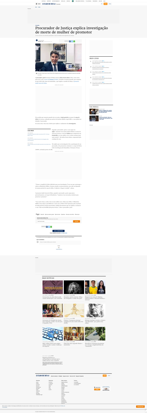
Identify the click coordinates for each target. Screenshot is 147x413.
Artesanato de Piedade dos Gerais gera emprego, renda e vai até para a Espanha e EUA (52, 321)
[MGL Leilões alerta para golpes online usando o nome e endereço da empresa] (53, 333)
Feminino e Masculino (65, 392)
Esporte (49, 1)
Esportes (63, 395)
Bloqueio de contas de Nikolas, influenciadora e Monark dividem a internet (95, 298)
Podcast (62, 398)
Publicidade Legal (39, 394)
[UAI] (72, 1)
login (62, 233)
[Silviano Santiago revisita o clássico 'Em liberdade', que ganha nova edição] (95, 310)
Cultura (37, 392)
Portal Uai (50, 382)
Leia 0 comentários (58, 230)
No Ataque (63, 399)
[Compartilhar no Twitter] (72, 41)
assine (65, 233)
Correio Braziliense (77, 383)
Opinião (62, 383)
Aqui (49, 387)
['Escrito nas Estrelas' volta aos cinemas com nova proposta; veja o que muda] (94, 118)
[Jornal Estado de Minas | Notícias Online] (49, 4)
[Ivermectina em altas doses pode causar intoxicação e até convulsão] (53, 287)
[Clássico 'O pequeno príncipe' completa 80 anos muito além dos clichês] (74, 310)
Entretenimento (56, 1)
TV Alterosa (88, 1)
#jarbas (63, 214)
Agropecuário (63, 400)
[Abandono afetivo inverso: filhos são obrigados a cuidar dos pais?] (74, 287)
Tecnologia (63, 394)
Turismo (62, 389)
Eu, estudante (76, 384)
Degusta (62, 393)
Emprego (63, 387)
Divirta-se (63, 403)
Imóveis (68, 1)
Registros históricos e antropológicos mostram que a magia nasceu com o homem (51, 359)
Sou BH (100, 1)
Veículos (63, 1)
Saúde (37, 389)
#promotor (57, 214)
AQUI (104, 1)
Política (37, 383)
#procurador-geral (49, 214)
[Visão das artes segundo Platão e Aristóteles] (74, 333)
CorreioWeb (76, 382)
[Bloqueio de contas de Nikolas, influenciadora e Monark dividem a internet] (95, 287)
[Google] (59, 247)
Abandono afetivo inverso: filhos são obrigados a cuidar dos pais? (73, 297)
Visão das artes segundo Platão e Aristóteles (73, 344)
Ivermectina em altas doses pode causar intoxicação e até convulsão (52, 297)
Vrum (50, 388)
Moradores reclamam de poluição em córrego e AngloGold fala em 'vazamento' (94, 345)
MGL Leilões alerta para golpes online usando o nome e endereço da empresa (52, 345)
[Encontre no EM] (102, 4)
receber (76, 221)
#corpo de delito (70, 214)
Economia (38, 384)
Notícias (44, 1)
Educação (38, 393)
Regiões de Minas (64, 382)
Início (36, 7)
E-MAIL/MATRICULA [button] (59, 249)
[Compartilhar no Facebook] (70, 41)
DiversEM (37, 388)
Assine (105, 3)
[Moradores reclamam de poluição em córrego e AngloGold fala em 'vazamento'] (95, 333)
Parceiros (95, 1)
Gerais (58, 4)
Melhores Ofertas (80, 1)
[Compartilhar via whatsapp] (74, 41)
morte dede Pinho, (51, 79)
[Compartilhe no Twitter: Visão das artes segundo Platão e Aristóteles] (74, 341)
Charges (62, 388)
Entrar (110, 3)
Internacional (38, 387)
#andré (42, 214)
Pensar (62, 397)
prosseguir (140, 406)
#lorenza (77, 214)
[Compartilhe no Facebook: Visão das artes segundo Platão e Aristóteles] (73, 341)
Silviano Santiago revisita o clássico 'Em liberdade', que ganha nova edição (95, 321)
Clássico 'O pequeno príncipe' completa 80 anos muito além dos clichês (73, 321)
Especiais (63, 384)
